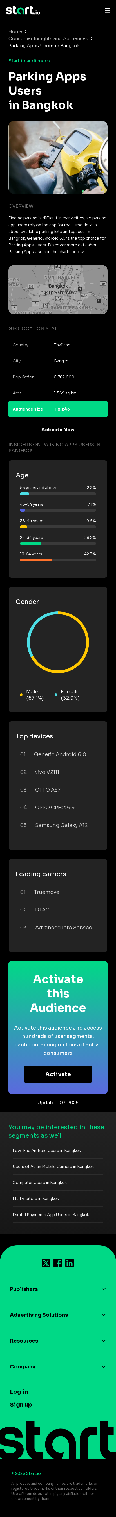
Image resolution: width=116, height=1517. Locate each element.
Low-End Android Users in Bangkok (47, 1150)
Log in (19, 1391)
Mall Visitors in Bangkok (36, 1198)
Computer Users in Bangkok (40, 1182)
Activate (58, 1074)
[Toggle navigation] (106, 10)
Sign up (21, 1404)
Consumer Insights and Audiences (48, 39)
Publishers (24, 1289)
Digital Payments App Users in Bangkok (51, 1214)
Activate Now (58, 430)
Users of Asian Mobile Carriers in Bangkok (53, 1166)
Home (15, 32)
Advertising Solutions (39, 1315)
